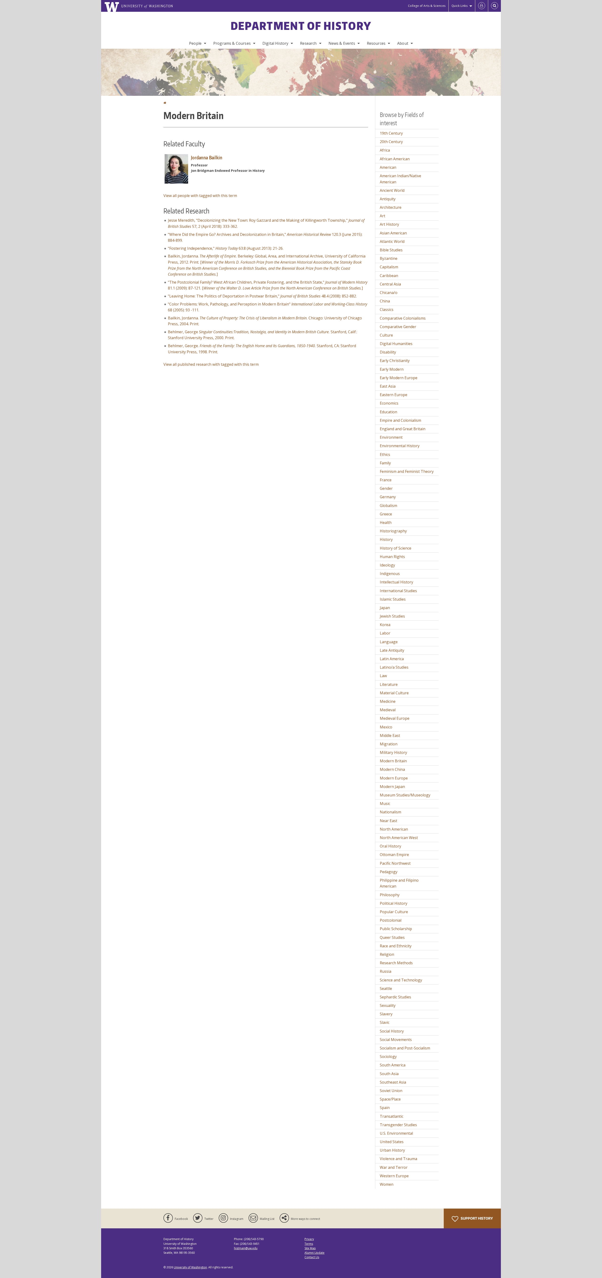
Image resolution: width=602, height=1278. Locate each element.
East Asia (388, 386)
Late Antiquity (392, 650)
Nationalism (390, 812)
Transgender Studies (398, 1124)
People (195, 43)
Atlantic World (392, 241)
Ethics (385, 454)
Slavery (386, 1014)
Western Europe (394, 1175)
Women (386, 1184)
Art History (389, 224)
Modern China (392, 769)
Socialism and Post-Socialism (405, 1048)
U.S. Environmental (396, 1133)
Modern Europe (394, 778)
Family (385, 463)
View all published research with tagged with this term (211, 364)
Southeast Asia (393, 1082)
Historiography (393, 531)
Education (388, 411)
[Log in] (481, 6)
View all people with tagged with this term (200, 195)
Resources (376, 43)
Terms (309, 1244)
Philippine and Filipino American (399, 883)
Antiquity (388, 198)
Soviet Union (391, 1090)
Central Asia (390, 284)
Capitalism (389, 266)
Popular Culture (394, 911)
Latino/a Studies (394, 667)
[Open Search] (494, 6)
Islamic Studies (393, 599)
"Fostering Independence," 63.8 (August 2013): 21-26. (225, 248)
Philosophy (390, 894)
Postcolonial (390, 920)
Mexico (386, 727)
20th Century (391, 141)
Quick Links (460, 6)
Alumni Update (315, 1253)
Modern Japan (392, 786)
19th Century (391, 133)
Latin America (392, 658)
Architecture (390, 207)
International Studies (398, 590)
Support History (476, 1218)
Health (386, 522)
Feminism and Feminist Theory (407, 471)
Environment (391, 437)
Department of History (301, 25)
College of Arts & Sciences (427, 6)
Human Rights (392, 556)
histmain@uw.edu (245, 1248)
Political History (393, 903)
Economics (389, 403)
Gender (386, 488)
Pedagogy (388, 871)
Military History (393, 752)
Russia (385, 971)
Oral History (390, 846)
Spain (385, 1107)
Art (382, 215)
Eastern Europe (393, 394)
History (386, 539)
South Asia (389, 1073)
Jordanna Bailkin (206, 157)
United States (392, 1141)
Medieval (388, 709)
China (385, 301)
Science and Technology (401, 980)
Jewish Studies (392, 616)
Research (308, 43)
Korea (385, 624)
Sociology (388, 1056)
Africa (385, 150)
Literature (389, 684)
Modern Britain (393, 761)
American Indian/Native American (400, 179)
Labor (385, 633)
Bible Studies (391, 250)
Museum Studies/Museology (405, 795)
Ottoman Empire (394, 854)
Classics (386, 309)
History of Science (395, 548)
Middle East (390, 735)
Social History (392, 1031)
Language (389, 641)
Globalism (388, 505)
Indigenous (390, 573)
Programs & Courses (232, 43)
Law (383, 675)
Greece (386, 514)
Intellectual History (396, 582)
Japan (385, 607)
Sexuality (388, 1005)
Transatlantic (391, 1116)
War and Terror (394, 1167)
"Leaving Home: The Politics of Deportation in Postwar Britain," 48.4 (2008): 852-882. (262, 296)
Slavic (384, 1022)
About (402, 43)
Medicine (388, 701)
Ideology (387, 565)
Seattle (386, 988)
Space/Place (390, 1099)
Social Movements (396, 1039)
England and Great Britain (402, 428)
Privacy (309, 1239)
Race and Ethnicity (396, 945)
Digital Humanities (396, 343)
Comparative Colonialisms (403, 318)
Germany (388, 496)
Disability (388, 352)
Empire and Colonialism (400, 420)
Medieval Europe (394, 718)
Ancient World (392, 190)
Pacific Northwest (395, 863)
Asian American (393, 233)
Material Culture (394, 692)
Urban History (392, 1150)
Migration (388, 744)
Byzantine (388, 258)
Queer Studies (392, 937)
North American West (399, 837)
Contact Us (312, 1257)
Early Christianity (395, 360)
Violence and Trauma (398, 1158)
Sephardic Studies (395, 997)
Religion (387, 954)
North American (394, 829)
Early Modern (392, 369)
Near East (388, 820)
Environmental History (400, 445)
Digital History (275, 43)
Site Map (310, 1248)
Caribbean (389, 275)
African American (395, 158)
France (386, 479)
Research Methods (396, 962)
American (388, 167)
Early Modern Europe (398, 377)
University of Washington (190, 1267)
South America (392, 1065)
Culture (386, 335)
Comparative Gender (398, 326)
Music (385, 803)
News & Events (342, 43)
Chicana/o (388, 292)
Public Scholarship (396, 928)
